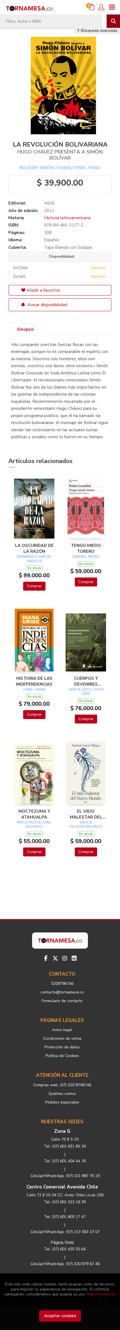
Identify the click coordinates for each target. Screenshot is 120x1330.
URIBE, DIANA (34, 689)
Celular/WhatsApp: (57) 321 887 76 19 (65, 1175)
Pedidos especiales (62, 1102)
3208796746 (62, 983)
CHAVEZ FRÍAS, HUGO (78, 167)
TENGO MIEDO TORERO (86, 548)
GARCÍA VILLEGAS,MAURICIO (85, 824)
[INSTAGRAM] (65, 958)
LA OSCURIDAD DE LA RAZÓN (34, 548)
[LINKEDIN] (74, 958)
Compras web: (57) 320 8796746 (62, 1085)
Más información (101, 1294)
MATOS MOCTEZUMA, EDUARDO (34, 824)
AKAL (50, 203)
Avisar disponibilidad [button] (46, 305)
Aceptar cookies (60, 1316)
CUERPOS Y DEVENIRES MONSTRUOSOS (86, 681)
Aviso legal (62, 1029)
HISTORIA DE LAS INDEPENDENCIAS (34, 681)
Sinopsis (25, 329)
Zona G (62, 1131)
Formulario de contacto (62, 1000)
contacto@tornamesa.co (62, 992)
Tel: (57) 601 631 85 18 (65, 1146)
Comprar (34, 586)
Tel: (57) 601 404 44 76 (65, 1161)
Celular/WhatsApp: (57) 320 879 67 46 (65, 1263)
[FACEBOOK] (46, 958)
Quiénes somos (62, 1093)
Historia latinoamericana (67, 218)
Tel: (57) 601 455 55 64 (65, 1249)
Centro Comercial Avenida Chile (62, 1187)
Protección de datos (62, 1047)
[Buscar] (113, 21)
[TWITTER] (55, 958)
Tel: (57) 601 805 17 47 (65, 1216)
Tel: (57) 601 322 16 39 (65, 1202)
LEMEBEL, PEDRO (86, 556)
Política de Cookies (62, 1055)
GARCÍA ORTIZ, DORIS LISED (86, 691)
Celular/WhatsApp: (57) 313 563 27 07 (65, 1231)
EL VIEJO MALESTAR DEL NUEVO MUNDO (86, 814)
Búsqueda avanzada (98, 30)
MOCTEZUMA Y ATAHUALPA (34, 814)
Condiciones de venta (62, 1038)
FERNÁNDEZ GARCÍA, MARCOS (34, 558)
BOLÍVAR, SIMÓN (36, 167)
